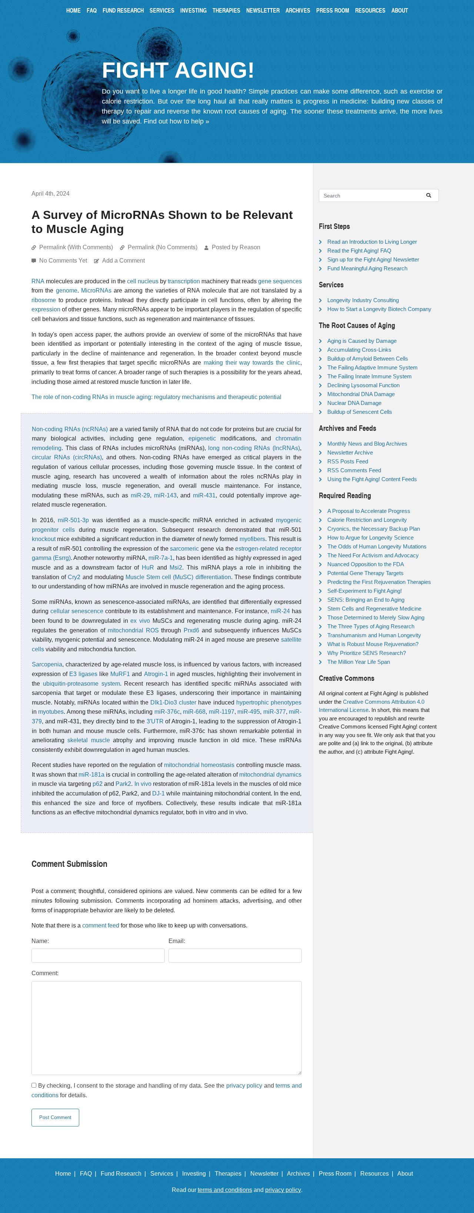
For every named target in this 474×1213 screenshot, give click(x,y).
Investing (193, 10)
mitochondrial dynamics (270, 774)
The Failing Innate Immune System (369, 376)
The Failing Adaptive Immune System (372, 367)
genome (66, 290)
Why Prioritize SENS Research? (366, 653)
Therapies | (232, 1173)
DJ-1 (158, 793)
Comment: (45, 973)
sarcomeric (184, 548)
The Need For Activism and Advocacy (373, 555)
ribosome (43, 300)
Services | (165, 1173)
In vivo (142, 784)
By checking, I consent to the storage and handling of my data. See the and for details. (166, 1090)
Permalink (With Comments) (76, 247)
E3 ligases (83, 674)
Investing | (197, 1173)
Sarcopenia (47, 664)
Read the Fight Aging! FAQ (359, 250)
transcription (184, 281)
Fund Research (123, 10)
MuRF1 (120, 674)
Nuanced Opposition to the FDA (365, 564)
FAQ (92, 10)
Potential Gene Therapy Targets (365, 573)
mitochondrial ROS (133, 630)
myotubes (51, 712)
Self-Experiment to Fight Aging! (364, 591)
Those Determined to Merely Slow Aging (375, 617)
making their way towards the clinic (252, 362)
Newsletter (263, 10)
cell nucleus (142, 281)
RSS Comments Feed (354, 470)
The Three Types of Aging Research (370, 626)
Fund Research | (125, 1173)
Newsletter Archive (350, 452)
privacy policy (244, 1085)
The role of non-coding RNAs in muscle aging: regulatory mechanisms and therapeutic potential (156, 397)
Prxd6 (191, 630)
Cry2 (74, 577)
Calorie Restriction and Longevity (367, 520)
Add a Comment (123, 260)
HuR (148, 567)
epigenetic (202, 438)
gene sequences (280, 281)
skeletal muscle (88, 740)
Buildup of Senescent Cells (359, 412)
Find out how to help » (176, 121)
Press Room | (339, 1173)
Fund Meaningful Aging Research (367, 268)
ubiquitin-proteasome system (81, 683)
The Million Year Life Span (358, 662)
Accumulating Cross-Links (359, 350)
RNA (37, 281)
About (399, 10)
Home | (67, 1173)
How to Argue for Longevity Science (370, 537)
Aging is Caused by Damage (362, 341)
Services (162, 10)
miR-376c (167, 712)
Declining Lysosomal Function (363, 385)
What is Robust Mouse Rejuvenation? (372, 644)
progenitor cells (53, 530)
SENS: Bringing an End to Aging (365, 600)
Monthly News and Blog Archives (367, 443)
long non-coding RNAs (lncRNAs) (254, 448)
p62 (98, 784)
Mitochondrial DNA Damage (361, 394)
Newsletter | (268, 1173)
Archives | (302, 1173)
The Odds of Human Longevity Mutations (377, 546)
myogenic (288, 520)
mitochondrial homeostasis (199, 765)
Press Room (332, 10)
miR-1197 (221, 712)
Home (73, 10)
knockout (44, 539)
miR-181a (91, 774)
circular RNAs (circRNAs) (67, 457)
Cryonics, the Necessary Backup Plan (373, 529)
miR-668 (194, 712)
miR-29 (140, 495)
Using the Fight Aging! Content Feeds (372, 479)
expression (45, 309)
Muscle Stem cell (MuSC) (160, 577)
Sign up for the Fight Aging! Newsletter (373, 259)
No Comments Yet (64, 260)
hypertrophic (252, 702)
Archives (298, 10)
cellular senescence (76, 611)
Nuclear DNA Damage (354, 403)
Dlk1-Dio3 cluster (173, 702)
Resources (370, 10)
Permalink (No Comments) (162, 247)
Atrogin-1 (156, 674)
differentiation (213, 577)
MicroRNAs (96, 290)
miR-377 (274, 712)
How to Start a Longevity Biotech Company (379, 309)
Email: (176, 941)
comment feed (100, 925)
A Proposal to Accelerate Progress (368, 511)
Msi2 (176, 567)
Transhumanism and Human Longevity (374, 635)
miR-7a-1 (160, 558)
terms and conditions (225, 1190)
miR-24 (280, 611)
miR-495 (248, 712)
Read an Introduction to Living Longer (372, 242)
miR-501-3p (73, 520)
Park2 (123, 784)
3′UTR (155, 721)
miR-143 (165, 495)
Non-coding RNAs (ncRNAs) (70, 429)
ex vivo (140, 621)
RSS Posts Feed (347, 461)
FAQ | (89, 1173)
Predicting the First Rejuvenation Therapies (379, 582)
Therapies (226, 10)
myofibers (252, 539)
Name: (40, 941)
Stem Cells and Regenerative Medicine (374, 608)
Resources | (378, 1173)
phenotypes (286, 702)
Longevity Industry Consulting (363, 300)
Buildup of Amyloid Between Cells (367, 358)
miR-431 (204, 495)
